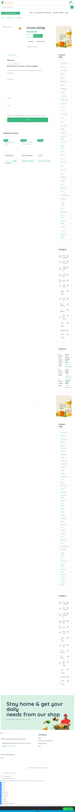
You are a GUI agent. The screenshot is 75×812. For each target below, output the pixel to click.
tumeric (63, 230)
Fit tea (40, 155)
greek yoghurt (63, 146)
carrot (62, 92)
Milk (62, 166)
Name (9, 97)
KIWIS (62, 155)
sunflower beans (63, 222)
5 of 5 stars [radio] (16, 75)
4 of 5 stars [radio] (14, 75)
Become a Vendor (42, 743)
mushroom (63, 169)
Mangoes (63, 162)
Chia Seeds (64, 96)
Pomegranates (65, 195)
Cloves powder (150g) (9, 155)
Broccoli (63, 85)
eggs (62, 121)
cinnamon (63, 103)
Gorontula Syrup (63, 137)
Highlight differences (7, 778)
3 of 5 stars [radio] (12, 75)
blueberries (64, 81)
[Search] (72, 7)
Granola (63, 142)
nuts (62, 173)
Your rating (10, 73)
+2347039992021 (10, 746)
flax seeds (63, 125)
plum (62, 191)
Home (2, 17)
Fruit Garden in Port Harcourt (45, 740)
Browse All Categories (10, 13)
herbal (62, 151)
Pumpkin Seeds (63, 203)
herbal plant (9, 17)
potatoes (63, 199)
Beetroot (63, 74)
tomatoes (63, 227)
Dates (62, 118)
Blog (39, 746)
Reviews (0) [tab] (12, 55)
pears (62, 184)
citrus (62, 107)
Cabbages (63, 88)
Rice (62, 208)
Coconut (63, 110)
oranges (63, 177)
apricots (63, 66)
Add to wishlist (41, 41)
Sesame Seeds (63, 216)
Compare (30, 41)
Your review (10, 79)
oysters (63, 180)
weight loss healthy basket (64, 236)
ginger (62, 129)
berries (62, 77)
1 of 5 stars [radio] (8, 75)
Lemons (63, 158)
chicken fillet (64, 99)
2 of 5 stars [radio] (10, 75)
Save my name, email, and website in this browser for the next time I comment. (26, 115)
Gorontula (63, 132)
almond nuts (64, 63)
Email (9, 105)
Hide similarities (6, 776)
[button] (20, 28)
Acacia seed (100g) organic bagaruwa (27, 155)
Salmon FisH (64, 212)
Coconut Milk (64, 114)
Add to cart (38, 36)
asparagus (64, 70)
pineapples (64, 188)
